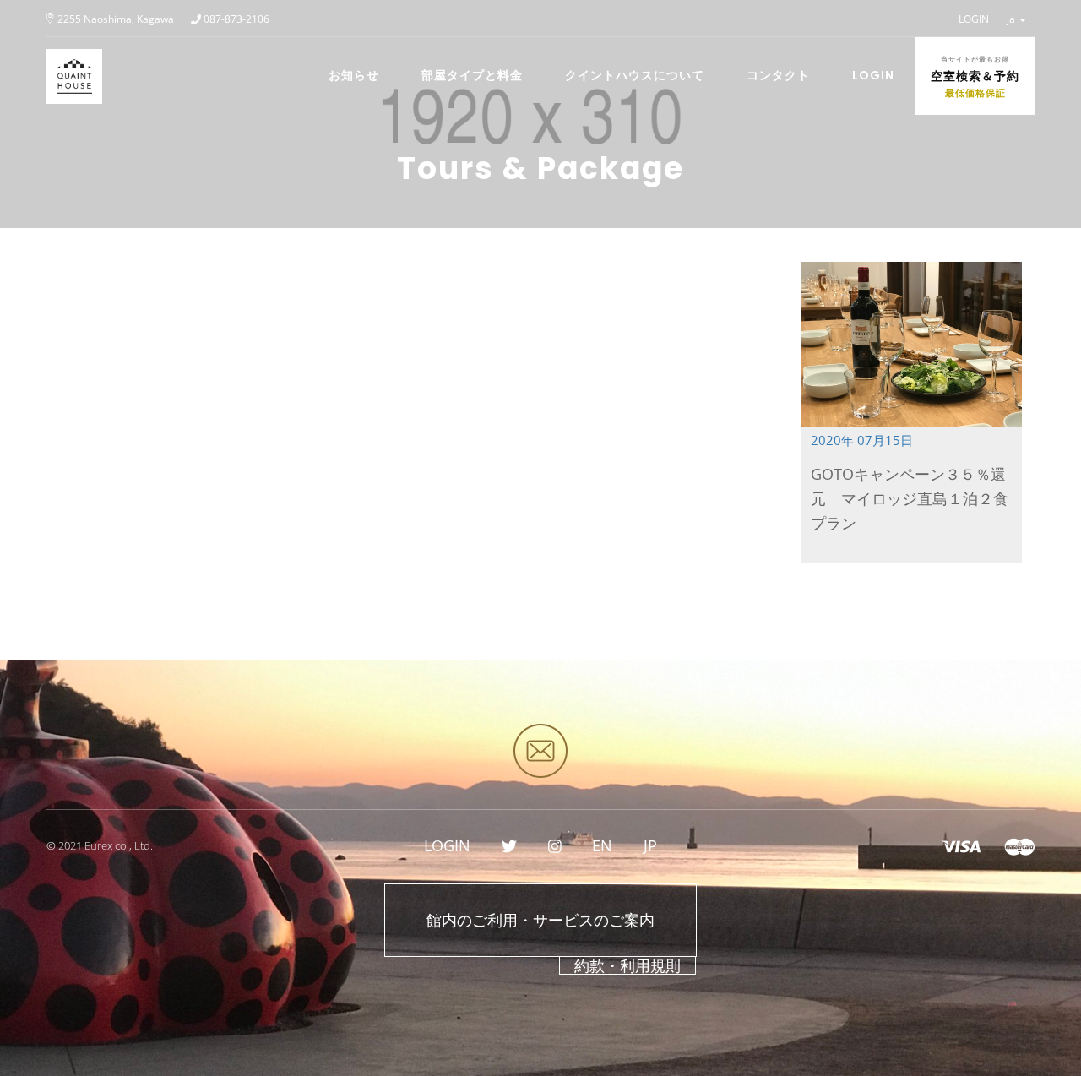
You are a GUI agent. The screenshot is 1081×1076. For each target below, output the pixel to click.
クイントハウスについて (634, 75)
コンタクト (778, 75)
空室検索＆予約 (975, 77)
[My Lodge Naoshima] (68, 58)
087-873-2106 (236, 19)
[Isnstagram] (555, 845)
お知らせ (354, 75)
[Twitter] (509, 845)
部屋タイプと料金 (472, 75)
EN (602, 845)
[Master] (1019, 845)
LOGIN (974, 19)
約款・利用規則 (627, 965)
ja (1012, 19)
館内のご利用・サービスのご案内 (540, 920)
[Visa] (961, 845)
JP (650, 845)
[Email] (540, 751)
